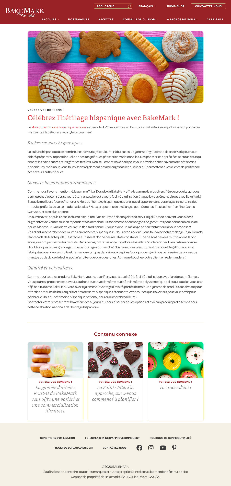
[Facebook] (139, 447)
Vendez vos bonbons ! (46, 110)
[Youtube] (163, 447)
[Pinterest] (174, 447)
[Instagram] (151, 447)
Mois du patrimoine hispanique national (58, 127)
